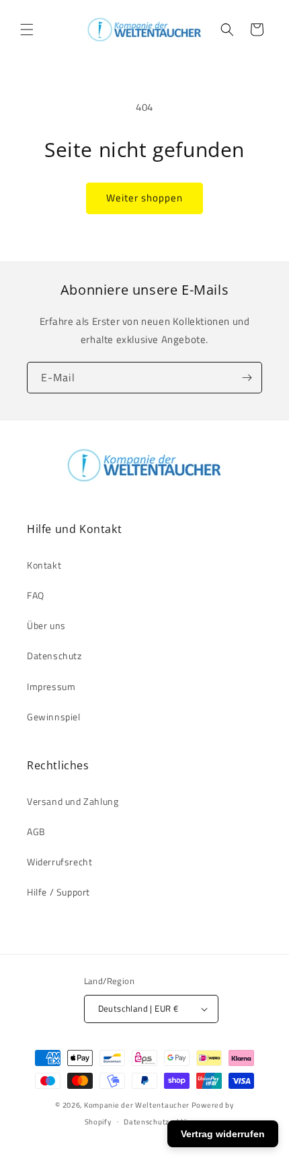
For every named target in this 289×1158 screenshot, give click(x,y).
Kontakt (44, 565)
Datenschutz (54, 655)
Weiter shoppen (144, 197)
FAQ (35, 595)
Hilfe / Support (58, 892)
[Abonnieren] (246, 377)
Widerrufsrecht (59, 862)
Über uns (46, 625)
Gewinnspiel (54, 717)
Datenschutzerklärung (164, 1121)
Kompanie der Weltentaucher (137, 1105)
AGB (36, 831)
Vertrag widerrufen (223, 1133)
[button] (27, 29)
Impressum (51, 686)
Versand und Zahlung (72, 801)
